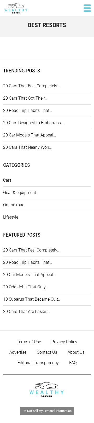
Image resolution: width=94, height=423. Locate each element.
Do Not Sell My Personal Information (47, 411)
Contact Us (47, 352)
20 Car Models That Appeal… (29, 135)
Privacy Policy (64, 341)
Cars (7, 180)
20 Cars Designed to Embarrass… (33, 122)
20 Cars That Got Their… (25, 98)
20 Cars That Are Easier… (26, 311)
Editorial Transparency (38, 362)
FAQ (73, 362)
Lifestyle (10, 217)
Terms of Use (29, 341)
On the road (14, 204)
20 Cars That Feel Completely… (31, 85)
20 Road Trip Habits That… (27, 110)
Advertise (17, 352)
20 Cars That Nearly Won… (27, 147)
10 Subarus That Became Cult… (32, 299)
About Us (76, 352)
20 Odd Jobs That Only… (25, 286)
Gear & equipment (19, 192)
